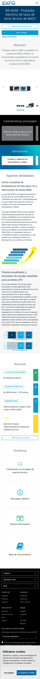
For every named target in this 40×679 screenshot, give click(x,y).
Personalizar (9, 673)
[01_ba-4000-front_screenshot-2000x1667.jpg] (30, 105)
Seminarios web (7, 614)
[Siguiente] (36, 87)
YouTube (23, 620)
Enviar (36, 636)
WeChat (22, 623)
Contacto (5, 599)
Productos (23, 596)
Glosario (4, 620)
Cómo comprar (25, 602)
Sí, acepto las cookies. (26, 673)
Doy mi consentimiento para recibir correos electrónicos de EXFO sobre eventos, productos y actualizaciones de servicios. (20, 645)
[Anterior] (3, 87)
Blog (3, 617)
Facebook (23, 614)
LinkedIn (23, 611)
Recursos (5, 611)
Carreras (5, 602)
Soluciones (23, 599)
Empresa (5, 596)
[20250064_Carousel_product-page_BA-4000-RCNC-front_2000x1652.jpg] (20, 87)
